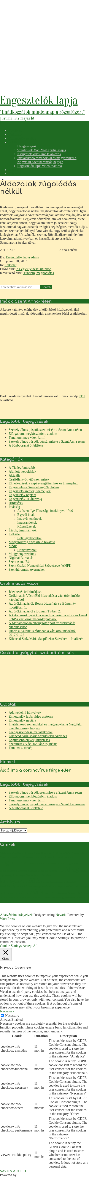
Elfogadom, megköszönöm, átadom (33, 433)
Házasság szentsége (27, 871)
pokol (86, 893)
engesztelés (14, 862)
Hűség (41, 871)
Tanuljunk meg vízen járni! (27, 437)
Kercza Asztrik (33, 875)
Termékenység (7, 901)
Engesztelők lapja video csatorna (31, 716)
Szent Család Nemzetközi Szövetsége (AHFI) (40, 565)
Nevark (61, 915)
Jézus (15, 875)
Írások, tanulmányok (23, 530)
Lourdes (30, 886)
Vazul (18, 901)
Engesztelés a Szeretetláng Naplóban (34, 487)
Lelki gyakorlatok (29, 538)
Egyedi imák (26, 514)
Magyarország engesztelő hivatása (32, 542)
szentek (3, 897)
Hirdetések (16, 503)
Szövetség (81, 897)
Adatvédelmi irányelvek (25, 712)
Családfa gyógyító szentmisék (29, 479)
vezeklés (26, 901)
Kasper (22, 875)
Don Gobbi (40, 857)
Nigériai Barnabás (21, 558)
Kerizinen (46, 875)
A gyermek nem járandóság (38, 853)
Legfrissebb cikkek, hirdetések (29, 740)
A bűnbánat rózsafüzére (12, 853)
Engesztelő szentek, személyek (30, 491)
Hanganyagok (27, 550)
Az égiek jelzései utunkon (33, 269)
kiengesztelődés (20, 880)
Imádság (14, 507)
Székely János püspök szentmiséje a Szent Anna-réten (45, 430)
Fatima (46, 863)
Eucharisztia (36, 863)
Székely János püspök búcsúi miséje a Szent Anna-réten (47, 441)
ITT (82, 396)
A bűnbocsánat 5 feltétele (26, 445)
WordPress (7, 919)
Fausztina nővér (58, 863)
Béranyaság (28, 857)
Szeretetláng (57, 897)
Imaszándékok (27, 522)
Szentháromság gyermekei (26, 569)
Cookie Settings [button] (11, 946)
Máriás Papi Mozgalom (55, 893)
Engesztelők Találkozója (25, 499)
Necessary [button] (7, 1011)
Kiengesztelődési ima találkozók (30, 732)
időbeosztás (51, 871)
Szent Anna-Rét (19, 561)
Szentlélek (13, 897)
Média (13, 546)
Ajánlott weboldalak (22, 471)
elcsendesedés (53, 857)
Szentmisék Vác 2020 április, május (33, 744)
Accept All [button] (30, 946)
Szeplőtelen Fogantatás (30, 897)
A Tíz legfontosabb (22, 467)
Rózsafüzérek (26, 526)
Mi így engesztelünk (22, 554)
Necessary (12, 1015)
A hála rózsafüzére (62, 853)
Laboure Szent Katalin (52, 882)
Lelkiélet (10, 265)
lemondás (20, 886)
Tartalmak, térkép (20, 748)
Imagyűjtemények (29, 518)
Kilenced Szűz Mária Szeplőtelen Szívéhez (38, 736)
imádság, (69, 869)
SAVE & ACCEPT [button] (13, 1171)
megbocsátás (41, 886)
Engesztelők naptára (22, 495)
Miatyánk (31, 891)
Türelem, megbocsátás (38, 273)
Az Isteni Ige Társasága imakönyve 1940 (45, 511)
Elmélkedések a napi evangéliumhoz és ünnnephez (43, 483)
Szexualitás (69, 897)
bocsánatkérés (14, 857)
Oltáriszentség (75, 893)
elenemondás (67, 857)
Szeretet (47, 897)
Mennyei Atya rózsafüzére (62, 886)
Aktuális (14, 475)
